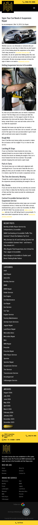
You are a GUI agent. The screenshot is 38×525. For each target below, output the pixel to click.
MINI (3, 494)
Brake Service (8, 292)
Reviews (4, 473)
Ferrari (3, 486)
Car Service (7, 307)
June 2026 (7, 399)
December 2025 (9, 419)
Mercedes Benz (9, 333)
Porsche (6, 347)
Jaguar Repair (8, 325)
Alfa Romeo (5, 481)
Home (3, 468)
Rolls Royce (5, 496)
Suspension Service (10, 366)
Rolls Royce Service (10, 355)
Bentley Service (9, 281)
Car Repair (26, 24)
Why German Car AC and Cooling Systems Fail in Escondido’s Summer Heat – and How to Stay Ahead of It (19, 242)
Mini (5, 340)
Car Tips (6, 311)
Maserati (4, 491)
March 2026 (8, 409)
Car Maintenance (9, 300)
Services (21, 471)
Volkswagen (5, 499)
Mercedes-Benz (23, 491)
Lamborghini (5, 489)
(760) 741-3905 (30, 2)
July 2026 (7, 396)
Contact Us (22, 473)
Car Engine (7, 296)
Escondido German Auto (22, 52)
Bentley (4, 483)
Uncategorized (8, 377)
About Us (21, 468)
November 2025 (9, 422)
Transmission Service (11, 373)
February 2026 (8, 412)
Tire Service (8, 369)
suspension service (23, 61)
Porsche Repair (9, 351)
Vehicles (4, 471)
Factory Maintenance (11, 318)
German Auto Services (11, 322)
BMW (5, 285)
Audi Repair (7, 274)
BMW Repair (8, 289)
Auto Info (7, 278)
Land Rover (22, 489)
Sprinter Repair (9, 362)
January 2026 (8, 416)
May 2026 (7, 402)
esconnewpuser (8, 24)
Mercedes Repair (9, 336)
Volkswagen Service (10, 380)
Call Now (20, 523)
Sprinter (6, 358)
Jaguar (21, 486)
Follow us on (17, 504)
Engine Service (9, 314)
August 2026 (8, 393)
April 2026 (7, 406)
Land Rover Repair (9, 329)
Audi (5, 271)
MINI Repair (7, 344)
